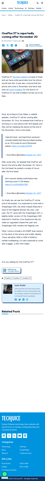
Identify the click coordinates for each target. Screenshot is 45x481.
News (4, 450)
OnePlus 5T (27, 278)
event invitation (15, 89)
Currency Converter (9, 470)
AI (26, 8)
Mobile (38, 8)
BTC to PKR (24, 467)
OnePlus (8, 278)
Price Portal (6, 463)
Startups (31, 8)
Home (4, 8)
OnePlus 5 (16, 278)
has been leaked (20, 77)
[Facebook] (3, 45)
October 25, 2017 (33, 155)
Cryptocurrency (26, 453)
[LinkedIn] (12, 45)
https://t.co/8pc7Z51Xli (22, 146)
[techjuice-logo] (22, 3)
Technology (19, 8)
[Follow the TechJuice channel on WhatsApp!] (4, 474)
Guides (4, 467)
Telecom (5, 453)
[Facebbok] (4, 436)
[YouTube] (19, 436)
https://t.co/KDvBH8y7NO (16, 184)
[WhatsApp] (16, 45)
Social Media (24, 450)
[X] (7, 45)
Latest (10, 8)
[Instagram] (14, 436)
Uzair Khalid (20, 285)
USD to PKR (24, 463)
